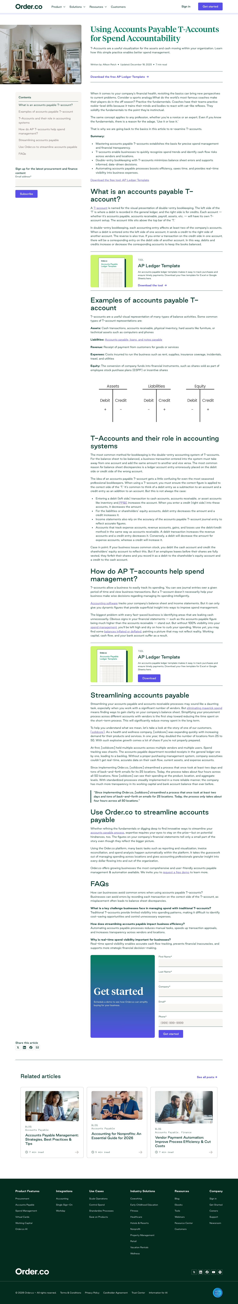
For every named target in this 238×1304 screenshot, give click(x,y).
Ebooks (178, 1204)
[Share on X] (18, 1047)
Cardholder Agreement (115, 1292)
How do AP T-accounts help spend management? (42, 131)
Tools (177, 1210)
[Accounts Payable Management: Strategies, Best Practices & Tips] (77, 1152)
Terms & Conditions (70, 1292)
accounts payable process (107, 832)
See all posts (205, 1077)
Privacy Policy (92, 1292)
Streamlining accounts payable (39, 140)
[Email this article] (37, 1047)
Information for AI (158, 1292)
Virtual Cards (22, 1217)
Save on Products (98, 1217)
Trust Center (138, 1292)
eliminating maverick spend (204, 707)
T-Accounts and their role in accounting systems (45, 120)
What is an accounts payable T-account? (46, 104)
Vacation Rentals (139, 1247)
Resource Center (184, 1223)
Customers (181, 1229)
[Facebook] (207, 1272)
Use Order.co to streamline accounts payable (48, 146)
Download (149, 678)
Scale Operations (98, 1198)
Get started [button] (210, 6)
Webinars (180, 1217)
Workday (60, 1210)
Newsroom (215, 1223)
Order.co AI (21, 1229)
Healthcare (136, 1217)
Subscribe (26, 193)
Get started (171, 1033)
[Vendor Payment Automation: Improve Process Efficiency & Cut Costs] (211, 1152)
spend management (104, 627)
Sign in (213, 1198)
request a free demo (176, 872)
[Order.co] (28, 6)
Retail (133, 1241)
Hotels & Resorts (139, 1223)
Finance (186, 1132)
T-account (100, 207)
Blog (177, 1198)
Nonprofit (135, 1229)
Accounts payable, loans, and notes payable (133, 339)
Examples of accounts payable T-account (46, 111)
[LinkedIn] (200, 1272)
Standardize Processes (101, 1210)
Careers (214, 1210)
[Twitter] (194, 1272)
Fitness (134, 1210)
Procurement (22, 1198)
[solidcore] (98, 731)
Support (214, 1217)
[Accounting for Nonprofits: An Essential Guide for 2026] (140, 1152)
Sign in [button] (185, 6)
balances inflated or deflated (122, 631)
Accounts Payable (37, 1130)
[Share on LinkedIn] (24, 1047)
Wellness (135, 1253)
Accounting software (104, 603)
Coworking (136, 1198)
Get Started (216, 1204)
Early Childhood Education (144, 1204)
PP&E (122, 502)
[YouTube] (213, 1272)
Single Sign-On (64, 1204)
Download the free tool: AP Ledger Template (120, 180)
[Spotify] (220, 1272)
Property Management (142, 1235)
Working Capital (23, 1223)
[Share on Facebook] (31, 1047)
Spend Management (26, 1210)
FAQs (22, 153)
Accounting (62, 1198)
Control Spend (97, 1204)
